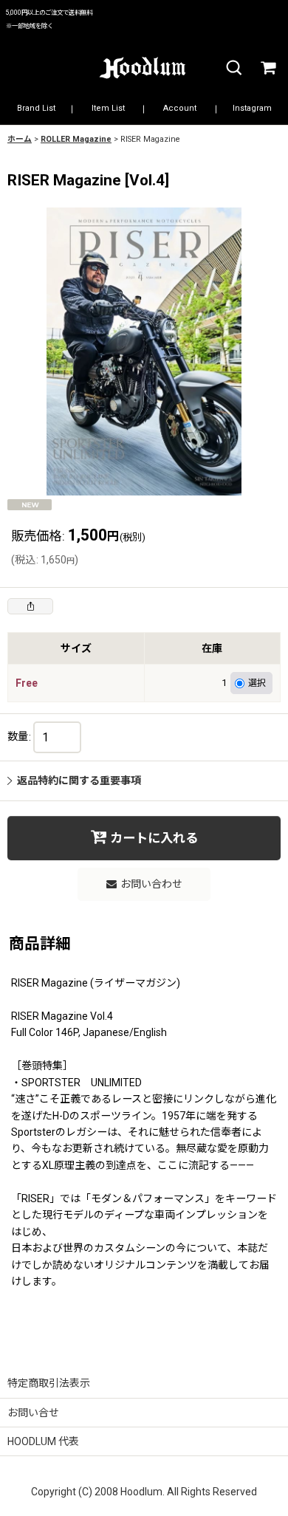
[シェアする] (30, 606)
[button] (233, 68)
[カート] (267, 68)
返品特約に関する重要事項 (79, 780)
